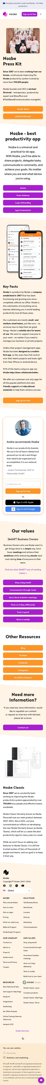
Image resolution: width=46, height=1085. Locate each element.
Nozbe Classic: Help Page (33, 998)
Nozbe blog (7, 1006)
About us (6, 947)
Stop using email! (30, 942)
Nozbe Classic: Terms (31, 1003)
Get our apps (8, 912)
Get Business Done (30, 902)
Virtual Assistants (30, 927)
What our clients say (11, 922)
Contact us (7, 942)
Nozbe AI (6, 997)
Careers (6, 967)
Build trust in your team (32, 976)
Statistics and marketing (17, 1057)
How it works (8, 907)
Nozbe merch (8, 957)
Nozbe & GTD (8, 1024)
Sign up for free (29, 14)
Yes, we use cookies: (12, 1048)
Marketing (27, 922)
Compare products (30, 993)
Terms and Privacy (10, 962)
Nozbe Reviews (22, 1031)
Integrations (8, 1002)
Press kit (6, 952)
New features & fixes (11, 987)
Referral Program (9, 927)
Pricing (5, 917)
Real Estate (27, 907)
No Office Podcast (10, 1011)
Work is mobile (29, 971)
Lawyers (26, 912)
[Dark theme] (23, 1038)
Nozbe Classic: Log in (31, 988)
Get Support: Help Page (12, 992)
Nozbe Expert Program (12, 932)
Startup (26, 917)
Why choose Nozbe (10, 902)
